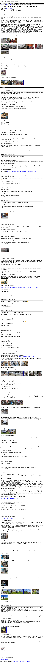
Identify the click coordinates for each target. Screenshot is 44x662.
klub (10, 3)
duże (6, 8)
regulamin (17, 661)
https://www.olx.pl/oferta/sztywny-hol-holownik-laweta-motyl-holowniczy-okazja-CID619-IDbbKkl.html (20, 127)
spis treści (2, 3)
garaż (22, 3)
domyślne (11, 8)
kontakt (14, 661)
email (34, 3)
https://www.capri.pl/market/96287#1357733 (27, 356)
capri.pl (2, 4)
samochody (14, 3)
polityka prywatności (23, 661)
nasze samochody (9, 4)
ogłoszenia (28, 3)
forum (25, 3)
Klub (4, 4)
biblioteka (18, 3)
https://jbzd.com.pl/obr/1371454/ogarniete (8, 518)
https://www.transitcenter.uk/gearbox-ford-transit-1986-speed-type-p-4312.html (21, 171)
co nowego (7, 3)
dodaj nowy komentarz (4, 659)
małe (8, 8)
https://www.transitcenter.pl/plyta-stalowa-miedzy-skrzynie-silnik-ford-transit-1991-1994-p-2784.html (19, 287)
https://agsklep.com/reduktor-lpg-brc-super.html (9, 498)
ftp (31, 3)
